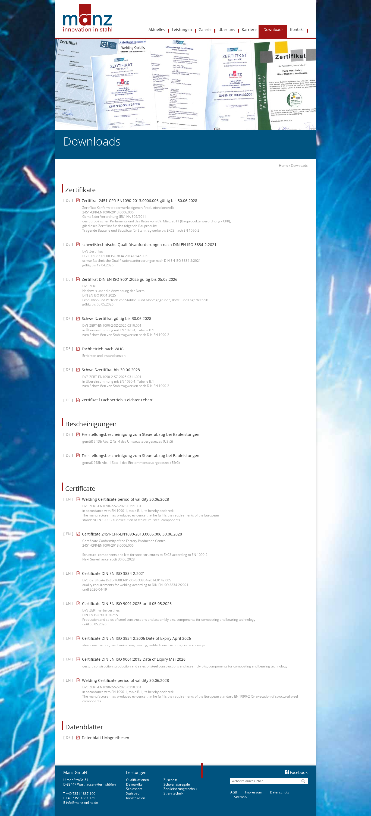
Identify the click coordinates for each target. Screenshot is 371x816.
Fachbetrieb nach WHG (103, 348)
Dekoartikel (134, 784)
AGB (233, 792)
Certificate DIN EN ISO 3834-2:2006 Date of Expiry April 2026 (136, 638)
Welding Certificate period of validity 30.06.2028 (125, 499)
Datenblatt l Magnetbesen (105, 737)
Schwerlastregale (177, 784)
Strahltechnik (173, 793)
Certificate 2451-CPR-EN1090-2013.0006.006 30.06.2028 (132, 534)
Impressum (253, 792)
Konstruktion (135, 798)
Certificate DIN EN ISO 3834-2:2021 (113, 573)
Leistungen (136, 772)
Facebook (299, 772)
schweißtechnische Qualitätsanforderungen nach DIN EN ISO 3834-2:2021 (149, 244)
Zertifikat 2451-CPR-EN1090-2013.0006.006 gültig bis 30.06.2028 (139, 200)
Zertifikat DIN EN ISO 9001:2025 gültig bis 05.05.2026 (129, 279)
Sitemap (240, 797)
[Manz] (89, 17)
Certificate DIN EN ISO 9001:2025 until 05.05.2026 (127, 603)
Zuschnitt (170, 779)
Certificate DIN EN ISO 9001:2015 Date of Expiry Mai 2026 (134, 659)
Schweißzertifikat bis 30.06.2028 (111, 369)
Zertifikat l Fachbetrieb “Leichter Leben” (117, 399)
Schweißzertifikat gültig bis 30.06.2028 (116, 318)
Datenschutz (279, 792)
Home (283, 165)
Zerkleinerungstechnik (180, 788)
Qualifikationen (137, 779)
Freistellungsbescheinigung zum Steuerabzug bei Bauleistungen (140, 434)
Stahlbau (132, 793)
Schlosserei (134, 788)
